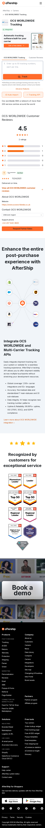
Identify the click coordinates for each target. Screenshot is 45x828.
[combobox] (22, 215)
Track (24, 76)
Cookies (28, 817)
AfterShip (6, 11)
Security (20, 817)
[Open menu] (41, 3)
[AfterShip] (10, 3)
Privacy (5, 817)
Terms (12, 817)
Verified (20, 173)
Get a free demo (15, 46)
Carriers (16, 11)
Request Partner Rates (22, 228)
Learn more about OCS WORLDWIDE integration (20, 421)
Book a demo (22, 590)
